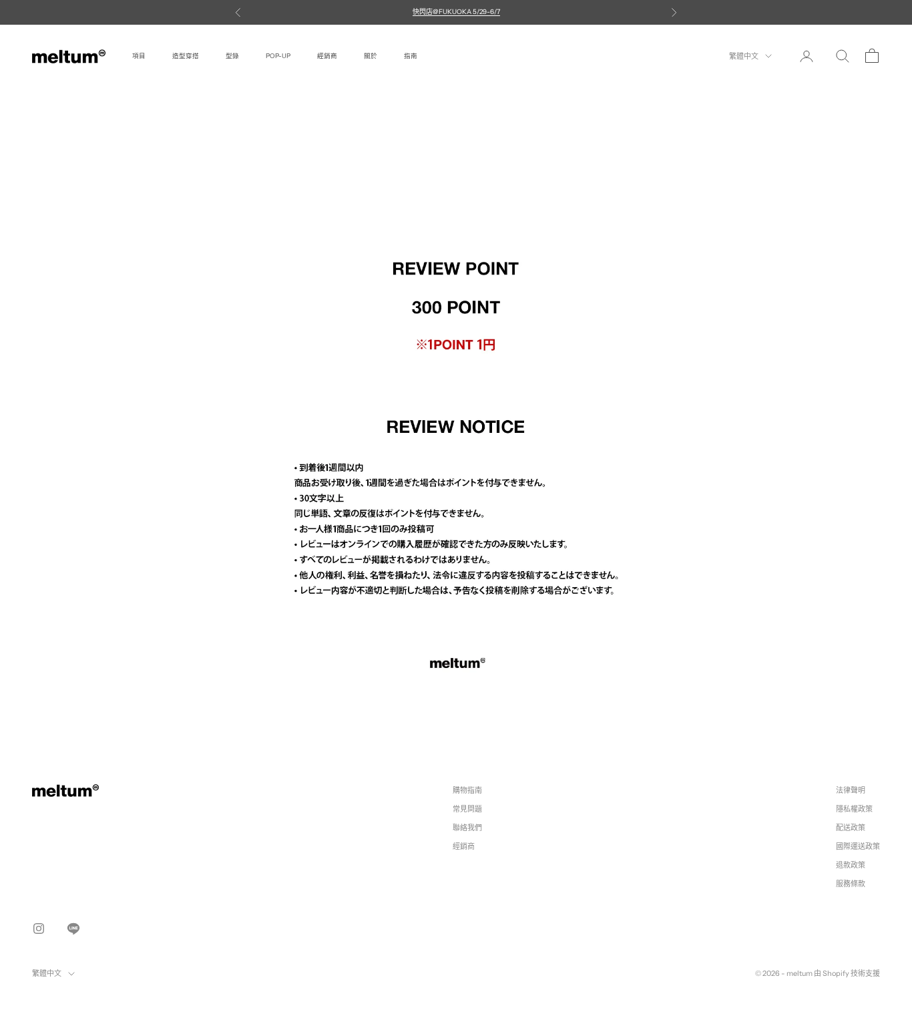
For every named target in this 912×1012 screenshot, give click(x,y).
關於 (370, 55)
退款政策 (850, 865)
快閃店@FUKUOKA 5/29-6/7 (456, 11)
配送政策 (850, 827)
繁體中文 (743, 56)
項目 (139, 55)
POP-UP (278, 55)
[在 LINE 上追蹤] (73, 928)
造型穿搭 (185, 55)
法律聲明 (850, 790)
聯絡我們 (467, 827)
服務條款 (850, 883)
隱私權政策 (854, 809)
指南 (410, 55)
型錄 (232, 55)
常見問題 (467, 809)
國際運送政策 (858, 846)
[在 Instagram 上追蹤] (38, 928)
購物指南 (467, 790)
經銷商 (327, 55)
